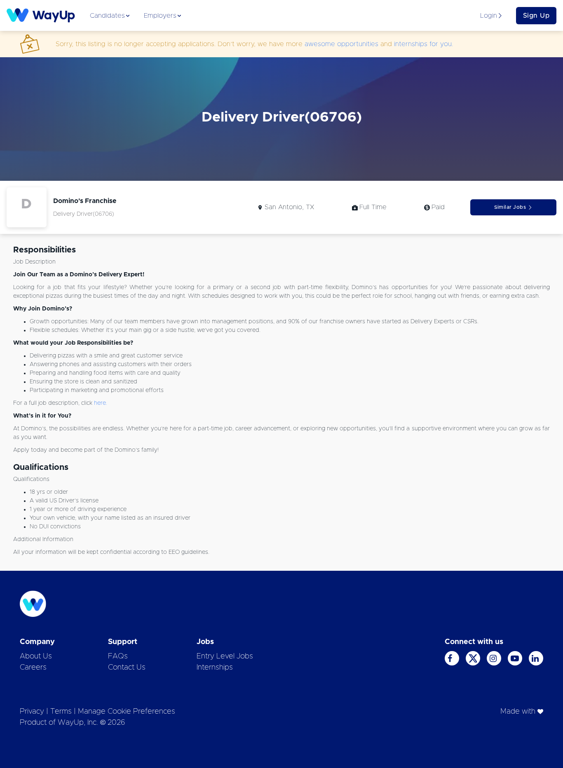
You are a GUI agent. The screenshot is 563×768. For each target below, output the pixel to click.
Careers (33, 667)
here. (100, 403)
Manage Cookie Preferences (126, 711)
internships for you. (423, 44)
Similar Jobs (510, 207)
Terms (61, 711)
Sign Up (536, 15)
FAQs (118, 656)
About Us (36, 656)
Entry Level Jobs (225, 656)
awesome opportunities (341, 44)
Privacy (32, 711)
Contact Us (126, 667)
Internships (215, 667)
